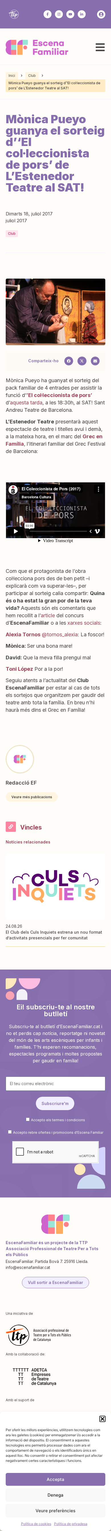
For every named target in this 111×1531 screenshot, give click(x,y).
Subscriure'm (55, 1103)
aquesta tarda (26, 403)
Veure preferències (55, 1510)
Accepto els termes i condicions (58, 1120)
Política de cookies (36, 1524)
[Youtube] (70, 14)
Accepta (55, 1479)
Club (32, 75)
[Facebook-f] (48, 14)
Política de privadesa (70, 1524)
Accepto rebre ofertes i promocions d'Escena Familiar (58, 1132)
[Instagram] (59, 14)
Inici (12, 75)
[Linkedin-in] (82, 14)
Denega (55, 1495)
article (48, 615)
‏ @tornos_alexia (42, 634)
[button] (102, 1419)
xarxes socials (83, 623)
